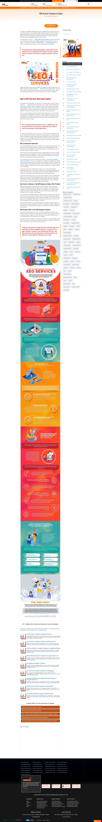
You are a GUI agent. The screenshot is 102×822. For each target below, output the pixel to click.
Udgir (65, 280)
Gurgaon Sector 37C (68, 235)
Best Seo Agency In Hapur (71, 171)
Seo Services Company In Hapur (73, 164)
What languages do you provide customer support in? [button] (35, 717)
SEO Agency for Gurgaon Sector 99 (26, 768)
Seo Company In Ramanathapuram (73, 69)
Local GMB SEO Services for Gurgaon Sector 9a (50, 766)
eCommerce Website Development (58, 806)
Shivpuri (75, 200)
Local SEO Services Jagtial (25, 762)
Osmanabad (66, 290)
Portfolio (50, 7)
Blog (45, 7)
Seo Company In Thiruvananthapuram (74, 72)
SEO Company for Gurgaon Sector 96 (62, 768)
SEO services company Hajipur (49, 764)
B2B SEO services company (46, 88)
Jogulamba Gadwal (67, 197)
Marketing (25, 7)
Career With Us (65, 7)
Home (46, 16)
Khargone (77, 229)
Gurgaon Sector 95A (68, 277)
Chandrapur (76, 248)
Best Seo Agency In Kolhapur (72, 159)
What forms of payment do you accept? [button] (31, 710)
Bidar (65, 242)
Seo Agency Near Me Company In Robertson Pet (40, 693)
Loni (73, 283)
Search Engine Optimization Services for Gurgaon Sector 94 (62, 770)
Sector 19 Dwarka (67, 232)
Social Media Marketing (41, 803)
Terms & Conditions (45, 820)
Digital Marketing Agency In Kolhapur (73, 74)
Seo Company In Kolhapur (71, 66)
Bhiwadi (69, 270)
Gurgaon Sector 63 (75, 203)
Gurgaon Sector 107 (67, 200)
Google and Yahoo (31, 104)
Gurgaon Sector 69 (67, 194)
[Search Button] (80, 33)
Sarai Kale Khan (67, 258)
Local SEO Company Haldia (37, 764)
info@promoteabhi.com (62, 5)
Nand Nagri (75, 258)
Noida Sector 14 (67, 283)
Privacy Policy (39, 820)
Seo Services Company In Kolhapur (73, 152)
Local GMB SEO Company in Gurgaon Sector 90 (62, 772)
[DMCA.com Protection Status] (30, 820)
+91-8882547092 (34, 5)
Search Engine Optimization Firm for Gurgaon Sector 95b (26, 770)
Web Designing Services (51, 42)
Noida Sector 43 (77, 194)
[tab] (40, 707)
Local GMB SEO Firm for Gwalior (25, 766)
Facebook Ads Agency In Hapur (72, 149)
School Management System (72, 805)
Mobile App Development (56, 805)
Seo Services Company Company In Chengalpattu (40, 670)
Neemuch (66, 251)
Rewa (75, 277)
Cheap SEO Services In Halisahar (62, 762)
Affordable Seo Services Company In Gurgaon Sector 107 (42, 655)
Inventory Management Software (73, 802)
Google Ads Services (41, 807)
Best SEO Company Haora (37, 762)
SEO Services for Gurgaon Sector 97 (50, 768)
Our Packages (39, 7)
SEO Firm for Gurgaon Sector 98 (37, 768)
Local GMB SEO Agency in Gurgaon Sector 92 (38, 772)
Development (32, 7)
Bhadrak (65, 210)
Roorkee (78, 267)
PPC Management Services (42, 802)
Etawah (78, 226)
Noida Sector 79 (67, 264)
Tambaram (66, 267)
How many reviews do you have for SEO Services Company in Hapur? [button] (39, 720)
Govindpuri (77, 251)
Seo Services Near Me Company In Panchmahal (40, 686)
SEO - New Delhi (67, 245)
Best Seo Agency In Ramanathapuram (74, 161)
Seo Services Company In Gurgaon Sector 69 (39, 634)
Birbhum (78, 242)
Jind (64, 270)
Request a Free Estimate (57, 1)
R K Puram (72, 210)
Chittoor (65, 226)
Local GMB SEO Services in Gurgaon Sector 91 (50, 772)
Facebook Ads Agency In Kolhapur (73, 138)
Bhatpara (73, 219)
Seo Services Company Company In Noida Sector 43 (41, 641)
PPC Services (28, 42)
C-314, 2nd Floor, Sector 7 (48, 5)
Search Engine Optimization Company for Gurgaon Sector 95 (50, 770)
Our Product (57, 7)
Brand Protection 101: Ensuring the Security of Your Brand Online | (29, 0)
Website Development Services (58, 803)
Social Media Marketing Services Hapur (74, 135)
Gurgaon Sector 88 (75, 286)
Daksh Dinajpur (76, 264)
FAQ (27, 803)
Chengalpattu (66, 203)
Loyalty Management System (72, 806)
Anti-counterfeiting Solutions (72, 801)
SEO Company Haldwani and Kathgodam (26, 764)
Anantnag (76, 235)
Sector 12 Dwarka (67, 274)
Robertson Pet (74, 207)
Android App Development (57, 802)
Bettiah (75, 216)
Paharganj (72, 267)
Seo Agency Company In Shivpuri (36, 663)
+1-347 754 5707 (66, 816)
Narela (71, 251)
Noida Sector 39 (76, 213)
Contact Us (73, 7)
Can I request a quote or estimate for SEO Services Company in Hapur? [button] (40, 714)
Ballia (65, 229)
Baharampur (71, 226)
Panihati (70, 280)
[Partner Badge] (88, 4)
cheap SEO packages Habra (61, 764)
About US (28, 802)
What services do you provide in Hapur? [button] (32, 707)
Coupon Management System (72, 803)
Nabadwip (71, 229)
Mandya (72, 261)
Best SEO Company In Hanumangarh (50, 762)
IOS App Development (56, 801)
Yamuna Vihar (71, 242)
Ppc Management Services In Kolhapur (74, 91)
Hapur (49, 16)
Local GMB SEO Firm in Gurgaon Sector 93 (26, 772)
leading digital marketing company (42, 39)
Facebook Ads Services (41, 806)
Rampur (78, 261)
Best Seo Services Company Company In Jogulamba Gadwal (43, 648)
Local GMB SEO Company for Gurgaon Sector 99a (62, 766)
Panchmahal (66, 207)
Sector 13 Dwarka (67, 213)
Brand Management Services (42, 805)
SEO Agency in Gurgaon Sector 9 (25, 774)
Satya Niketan (66, 219)
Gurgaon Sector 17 (76, 245)
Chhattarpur (66, 261)
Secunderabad (66, 286)
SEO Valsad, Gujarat (68, 216)
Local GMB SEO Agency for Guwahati (38, 766)
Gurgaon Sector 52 (67, 248)
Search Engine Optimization (42, 801)
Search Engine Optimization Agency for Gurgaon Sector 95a (38, 770)
